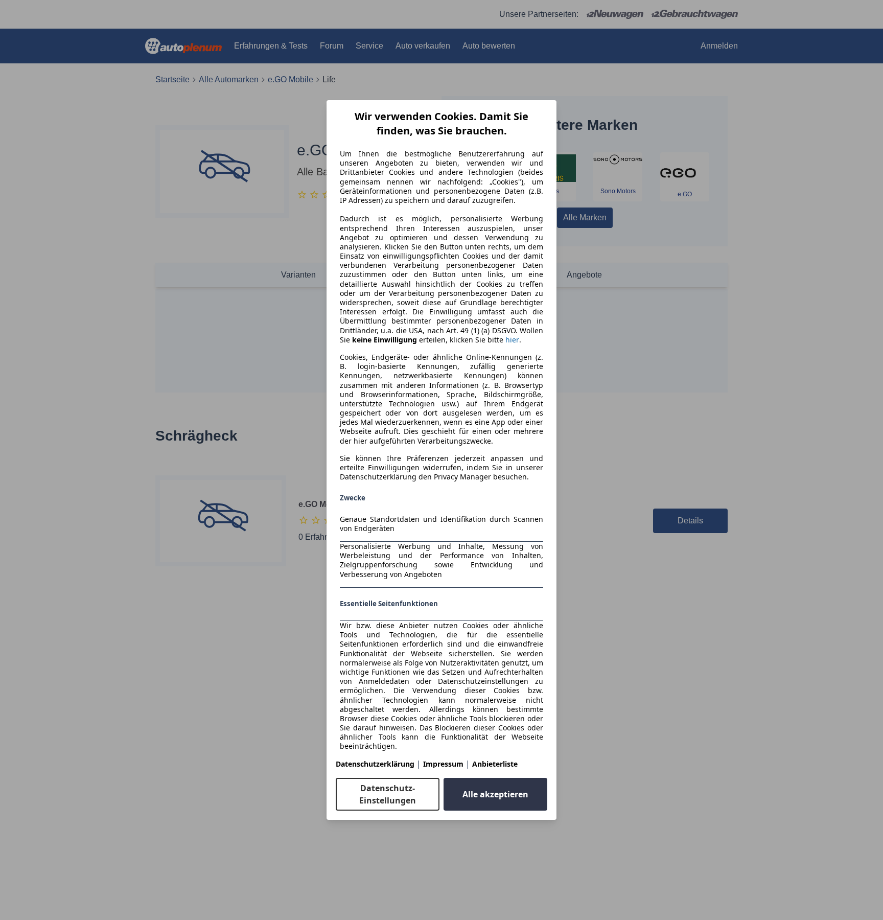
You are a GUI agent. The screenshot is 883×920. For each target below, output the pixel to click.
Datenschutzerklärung (375, 764)
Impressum (443, 764)
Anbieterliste (495, 764)
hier (512, 339)
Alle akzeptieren (495, 794)
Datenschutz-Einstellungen (387, 794)
